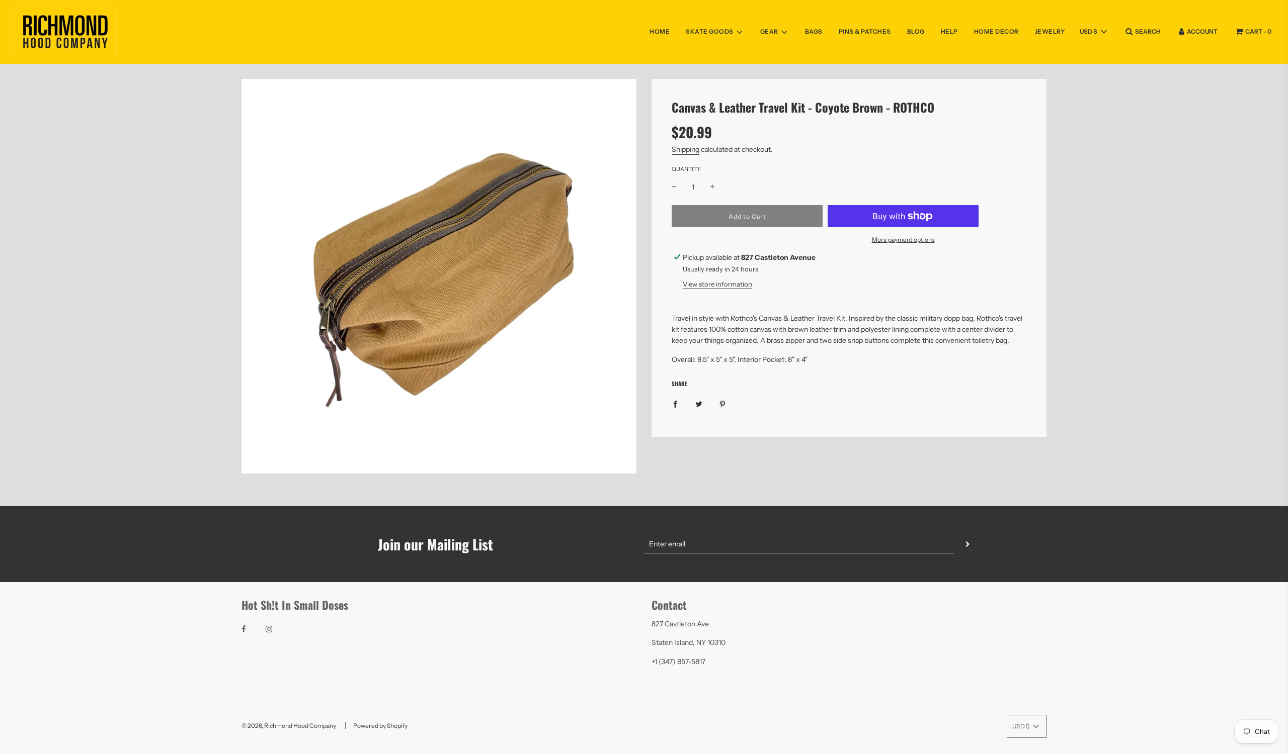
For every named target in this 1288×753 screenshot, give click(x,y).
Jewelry (1050, 31)
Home (660, 31)
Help (949, 31)
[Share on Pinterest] (722, 404)
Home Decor (996, 31)
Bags (814, 31)
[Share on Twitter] (699, 404)
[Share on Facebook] (675, 404)
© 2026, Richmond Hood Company (289, 725)
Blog (916, 31)
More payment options (903, 239)
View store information (717, 284)
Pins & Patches (865, 31)
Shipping (685, 149)
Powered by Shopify (380, 725)
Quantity (686, 168)
